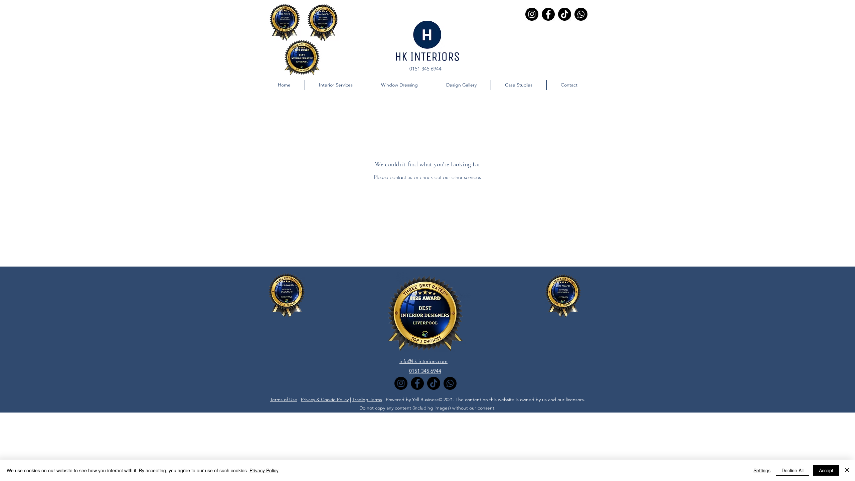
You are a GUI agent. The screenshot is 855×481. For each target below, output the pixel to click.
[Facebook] (548, 14)
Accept (826, 470)
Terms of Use (283, 399)
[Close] (847, 470)
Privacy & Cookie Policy (325, 399)
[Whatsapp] (580, 14)
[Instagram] (531, 14)
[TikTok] (564, 14)
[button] (518, 85)
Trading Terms (367, 399)
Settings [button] (762, 470)
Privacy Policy (264, 470)
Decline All (793, 470)
